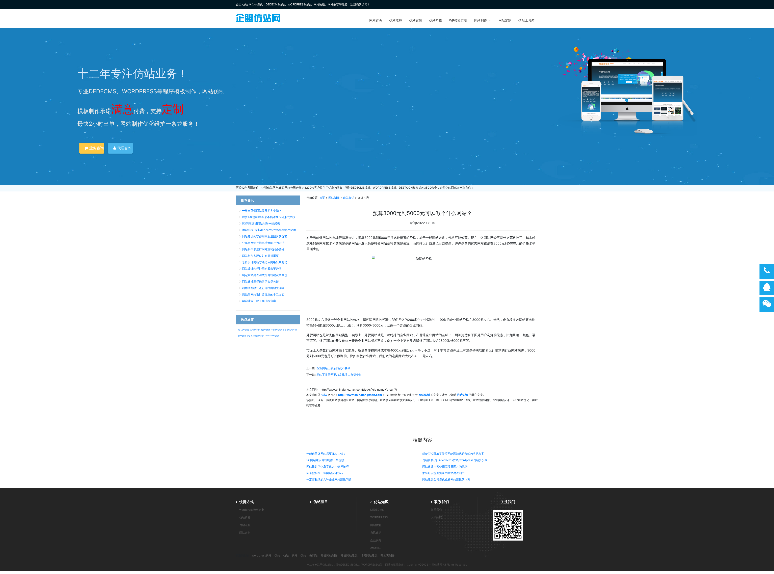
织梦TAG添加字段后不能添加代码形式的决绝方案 (453, 453)
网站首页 (375, 20)
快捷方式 (246, 502)
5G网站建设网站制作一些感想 (325, 460)
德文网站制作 (265, 330)
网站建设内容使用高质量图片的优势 (444, 466)
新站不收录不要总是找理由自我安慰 (339, 374)
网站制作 (480, 20)
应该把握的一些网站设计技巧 (324, 473)
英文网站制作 (255, 330)
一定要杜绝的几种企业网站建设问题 (329, 479)
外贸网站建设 (349, 555)
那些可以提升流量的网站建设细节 (443, 473)
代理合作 (124, 148)
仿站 (248, 336)
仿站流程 (395, 20)
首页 (322, 197)
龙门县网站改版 (243, 330)
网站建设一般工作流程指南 (259, 301)
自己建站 (376, 532)
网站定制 (504, 20)
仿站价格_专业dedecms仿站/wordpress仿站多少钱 (454, 460)
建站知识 (348, 197)
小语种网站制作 (276, 330)
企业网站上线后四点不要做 (333, 368)
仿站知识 (381, 502)
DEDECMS (377, 509)
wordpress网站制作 (272, 336)
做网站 (313, 555)
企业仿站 (376, 540)
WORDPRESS (379, 517)
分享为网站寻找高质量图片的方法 (263, 242)
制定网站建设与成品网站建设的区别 (264, 275)
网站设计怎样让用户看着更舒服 (262, 268)
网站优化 (376, 525)
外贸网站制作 (329, 555)
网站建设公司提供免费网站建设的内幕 (446, 479)
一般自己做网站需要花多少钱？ (326, 453)
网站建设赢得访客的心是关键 (260, 281)
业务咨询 (96, 148)
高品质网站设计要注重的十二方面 (263, 294)
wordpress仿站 (262, 555)
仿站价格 (435, 20)
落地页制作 (388, 555)
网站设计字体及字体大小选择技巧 (327, 466)
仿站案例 (415, 20)
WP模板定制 (458, 20)
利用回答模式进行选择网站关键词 (263, 288)
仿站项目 (320, 502)
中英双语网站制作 (257, 336)
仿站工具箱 (526, 20)
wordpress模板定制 (251, 509)
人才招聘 (436, 517)
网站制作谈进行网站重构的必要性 (263, 249)
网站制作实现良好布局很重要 (260, 255)
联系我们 (441, 502)
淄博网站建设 (369, 555)
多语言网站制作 (288, 330)
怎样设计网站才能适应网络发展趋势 (264, 262)
